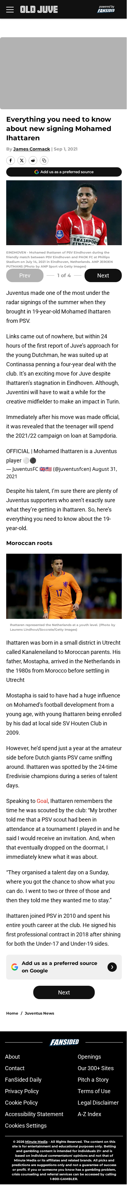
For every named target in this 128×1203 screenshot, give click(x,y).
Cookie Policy (21, 1102)
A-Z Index (89, 1114)
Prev (24, 275)
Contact (15, 1068)
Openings (89, 1056)
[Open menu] (10, 9)
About (12, 1056)
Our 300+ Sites (96, 1068)
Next (103, 275)
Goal (41, 801)
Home (12, 1013)
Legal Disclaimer (98, 1102)
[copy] (44, 160)
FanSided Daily (23, 1079)
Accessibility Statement (34, 1114)
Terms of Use (94, 1091)
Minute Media (36, 1142)
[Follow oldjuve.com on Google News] (112, 967)
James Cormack (31, 149)
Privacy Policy (22, 1091)
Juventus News (39, 1013)
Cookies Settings (26, 1125)
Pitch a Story (93, 1079)
